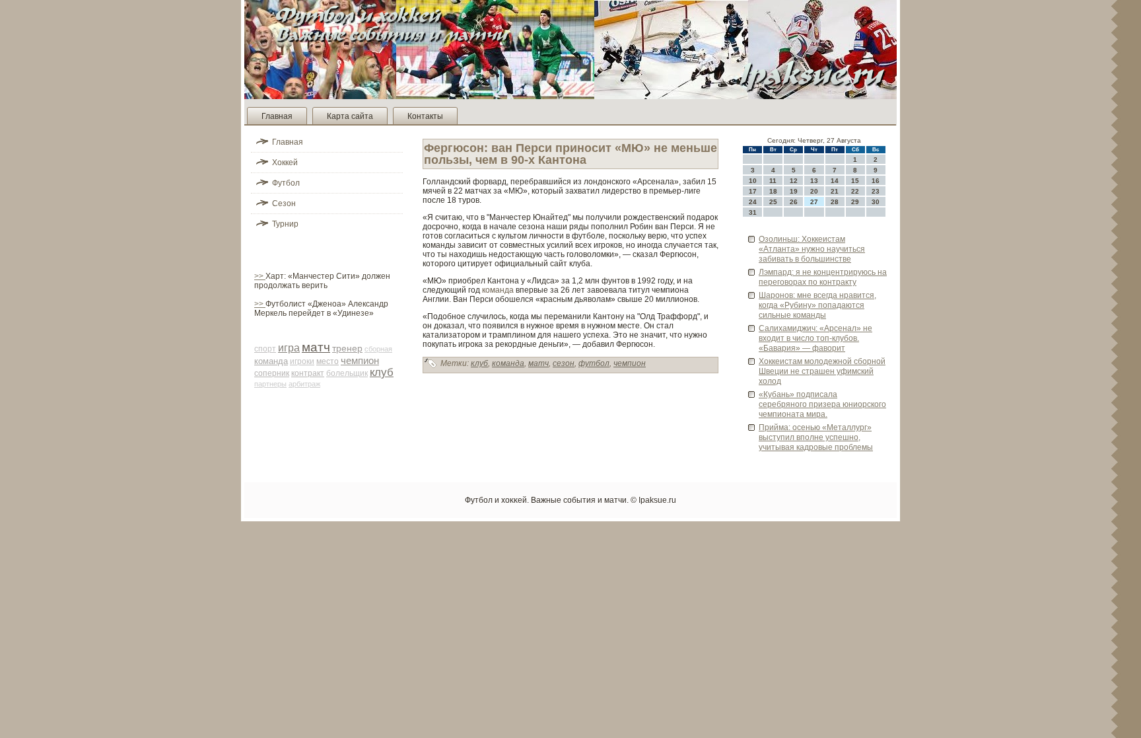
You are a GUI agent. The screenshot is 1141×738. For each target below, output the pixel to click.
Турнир (285, 224)
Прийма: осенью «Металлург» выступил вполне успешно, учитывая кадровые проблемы (816, 437)
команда (271, 361)
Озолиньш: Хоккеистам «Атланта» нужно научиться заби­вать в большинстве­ (812, 249)
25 (773, 201)
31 (753, 212)
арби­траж (304, 384)
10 (753, 180)
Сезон (284, 203)
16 (876, 180)
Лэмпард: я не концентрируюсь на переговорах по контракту (823, 277)
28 (835, 201)
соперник (271, 373)
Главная (277, 116)
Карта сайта (350, 116)
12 (794, 180)
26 (794, 201)
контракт (307, 373)
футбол (593, 363)
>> (259, 276)
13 (814, 180)
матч (316, 347)
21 (835, 191)
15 (855, 180)
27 (814, 201)
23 (876, 191)
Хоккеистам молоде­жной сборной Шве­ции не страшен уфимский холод (822, 371)
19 (794, 191)
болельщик (347, 373)
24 (753, 201)
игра (289, 347)
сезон (563, 363)
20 (814, 191)
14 (835, 180)
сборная (378, 349)
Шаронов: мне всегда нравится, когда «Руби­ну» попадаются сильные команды (817, 305)
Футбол (286, 183)
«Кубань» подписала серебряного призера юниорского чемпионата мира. (822, 404)
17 (753, 191)
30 (876, 201)
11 (773, 180)
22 (855, 191)
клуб (382, 372)
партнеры (270, 384)
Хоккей (285, 162)
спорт (265, 349)
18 (773, 191)
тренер (347, 348)
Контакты (425, 116)
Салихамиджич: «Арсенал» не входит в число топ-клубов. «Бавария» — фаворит (815, 338)
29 (855, 201)
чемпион (360, 360)
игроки (302, 361)
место (327, 361)
